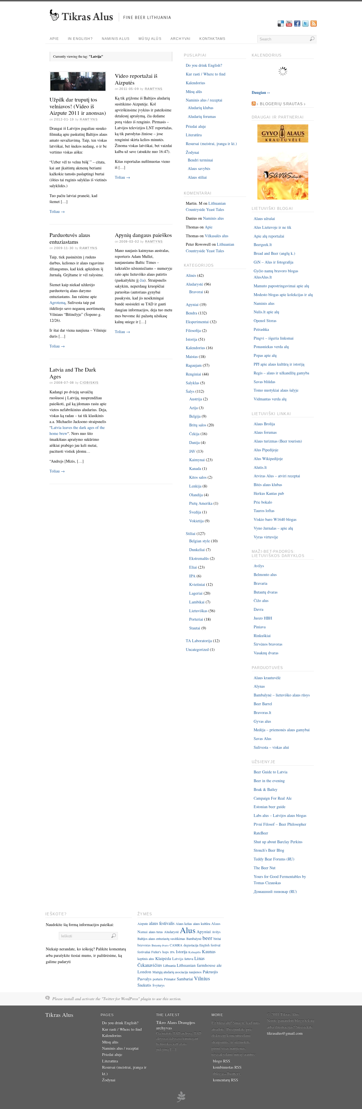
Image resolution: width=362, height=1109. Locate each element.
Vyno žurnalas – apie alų (273, 528)
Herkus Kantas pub (269, 493)
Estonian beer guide (269, 806)
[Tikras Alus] (112, 24)
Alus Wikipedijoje (268, 458)
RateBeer (261, 833)
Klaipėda (163, 958)
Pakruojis (210, 971)
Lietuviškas (198, 610)
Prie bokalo (263, 502)
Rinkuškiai (262, 635)
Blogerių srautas (281, 104)
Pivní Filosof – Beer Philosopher (280, 824)
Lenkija (195, 486)
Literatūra (194, 134)
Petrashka (261, 329)
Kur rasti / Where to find (205, 74)
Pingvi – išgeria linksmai (274, 338)
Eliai (193, 567)
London (144, 971)
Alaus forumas (265, 432)
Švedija (195, 512)
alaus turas (156, 931)
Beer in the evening (269, 780)
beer (207, 938)
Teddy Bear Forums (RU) (274, 859)
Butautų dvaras (265, 592)
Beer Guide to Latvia (270, 771)
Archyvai (181, 39)
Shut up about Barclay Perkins (278, 841)
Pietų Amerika (200, 503)
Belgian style (199, 540)
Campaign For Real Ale (273, 798)
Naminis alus (116, 39)
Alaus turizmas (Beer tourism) (278, 441)
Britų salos (197, 425)
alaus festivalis (161, 923)
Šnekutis (144, 985)
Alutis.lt (260, 467)
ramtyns (89, 119)
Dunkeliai (197, 549)
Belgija (195, 416)
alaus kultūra (201, 923)
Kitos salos (197, 477)
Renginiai (193, 374)
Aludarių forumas (202, 116)
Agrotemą (57, 302)
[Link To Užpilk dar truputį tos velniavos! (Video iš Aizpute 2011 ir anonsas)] (77, 91)
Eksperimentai (197, 321)
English (204, 945)
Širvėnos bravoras (268, 644)
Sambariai (185, 978)
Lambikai (196, 602)
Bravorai (196, 291)
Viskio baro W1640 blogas (275, 519)
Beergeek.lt (263, 244)
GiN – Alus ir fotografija (273, 262)
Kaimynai (197, 459)
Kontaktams (212, 39)
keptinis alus (145, 958)
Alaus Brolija (264, 423)
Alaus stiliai (197, 177)
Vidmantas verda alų (270, 399)
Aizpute (142, 923)
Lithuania (169, 965)
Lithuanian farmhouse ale (199, 965)
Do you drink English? (204, 65)
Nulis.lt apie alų (266, 311)
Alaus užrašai (264, 218)
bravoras (143, 945)
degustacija (191, 945)
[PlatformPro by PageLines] (181, 1101)
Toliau (57, 211)
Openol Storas (265, 320)
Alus (187, 929)
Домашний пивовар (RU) (275, 891)
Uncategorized (197, 649)
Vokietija (196, 520)
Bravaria (260, 583)
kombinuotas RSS (227, 1067)
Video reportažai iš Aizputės (136, 79)
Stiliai (190, 533)
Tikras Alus (59, 1015)
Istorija (191, 339)
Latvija (177, 958)
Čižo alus (261, 600)
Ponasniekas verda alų (271, 346)
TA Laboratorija (199, 640)
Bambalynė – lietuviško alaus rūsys (282, 695)
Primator (170, 979)
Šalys (190, 391)
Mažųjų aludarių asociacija (170, 972)
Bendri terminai (200, 160)
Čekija (194, 433)
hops (165, 952)
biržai (217, 938)
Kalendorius (195, 82)
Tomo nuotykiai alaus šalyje (276, 390)
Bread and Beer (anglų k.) (274, 253)
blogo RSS (221, 1060)
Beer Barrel (263, 703)
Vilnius (202, 978)
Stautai (194, 628)
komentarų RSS (225, 1079)
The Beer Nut (264, 867)
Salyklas (192, 382)
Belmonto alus (265, 574)
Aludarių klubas (200, 107)
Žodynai (192, 152)
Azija (193, 407)
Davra (258, 609)
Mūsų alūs (150, 39)
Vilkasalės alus (216, 235)
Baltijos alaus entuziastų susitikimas (161, 938)
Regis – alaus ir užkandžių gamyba (281, 373)
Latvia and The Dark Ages (72, 373)
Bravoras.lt (262, 712)
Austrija (195, 399)
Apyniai (192, 304)
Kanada (195, 468)
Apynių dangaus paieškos (143, 235)
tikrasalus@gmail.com (285, 1033)
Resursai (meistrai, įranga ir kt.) (211, 143)
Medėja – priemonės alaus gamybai (282, 729)
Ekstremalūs (199, 558)
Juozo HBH (263, 618)
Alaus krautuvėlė (267, 677)
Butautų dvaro (160, 945)
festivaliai (143, 952)
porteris (158, 979)
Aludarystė (194, 284)
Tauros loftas (264, 510)
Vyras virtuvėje (266, 537)
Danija (194, 442)
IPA (192, 576)
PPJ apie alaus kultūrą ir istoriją (279, 364)
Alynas (259, 686)
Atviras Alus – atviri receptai (277, 475)
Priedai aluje (196, 126)
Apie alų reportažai (269, 236)
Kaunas (209, 951)
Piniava (260, 626)
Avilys (259, 565)
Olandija (196, 494)
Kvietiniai (197, 584)
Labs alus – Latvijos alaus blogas (280, 815)
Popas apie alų (265, 355)
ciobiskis (89, 382)
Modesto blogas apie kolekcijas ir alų (283, 294)
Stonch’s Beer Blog (269, 850)
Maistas (192, 356)
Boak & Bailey (265, 789)
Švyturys (158, 985)
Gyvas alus (262, 721)
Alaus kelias (184, 923)
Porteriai (196, 619)
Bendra (191, 313)
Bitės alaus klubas (268, 484)
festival (215, 945)
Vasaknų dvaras (266, 652)
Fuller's (156, 952)
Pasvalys (144, 978)
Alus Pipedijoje (266, 449)
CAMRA (176, 945)
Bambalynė (193, 938)
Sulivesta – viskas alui (271, 747)
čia (142, 280)
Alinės (191, 275)
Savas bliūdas (264, 381)
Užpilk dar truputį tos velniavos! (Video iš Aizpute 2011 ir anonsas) (77, 106)
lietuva (188, 958)
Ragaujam (194, 365)
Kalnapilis (194, 952)
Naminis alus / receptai (204, 100)
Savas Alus (262, 738)
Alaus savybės (199, 168)
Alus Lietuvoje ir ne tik (272, 227)
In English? (80, 39)
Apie (54, 39)
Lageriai (195, 593)
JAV (192, 451)
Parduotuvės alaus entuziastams (69, 238)
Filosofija (193, 330)
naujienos (195, 972)
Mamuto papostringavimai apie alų (281, 285)
